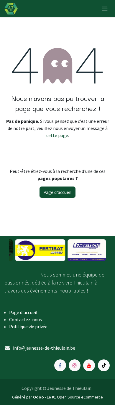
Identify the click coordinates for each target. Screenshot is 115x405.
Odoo (39, 397)
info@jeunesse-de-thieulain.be (44, 348)
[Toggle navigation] (105, 8)
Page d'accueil (57, 192)
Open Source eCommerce (80, 397)
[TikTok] (104, 365)
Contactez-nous (25, 319)
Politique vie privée (28, 327)
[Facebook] (60, 365)
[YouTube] (89, 365)
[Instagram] (74, 365)
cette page (57, 135)
